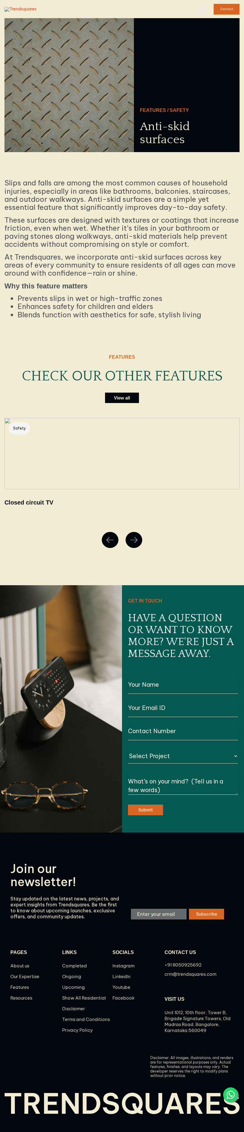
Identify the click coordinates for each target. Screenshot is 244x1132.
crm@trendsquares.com (190, 974)
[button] (227, 9)
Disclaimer (73, 1008)
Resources (21, 998)
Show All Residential (84, 998)
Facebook (123, 998)
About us (19, 966)
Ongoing (71, 976)
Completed (74, 966)
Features (19, 987)
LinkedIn (121, 976)
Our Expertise (24, 976)
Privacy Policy (77, 1030)
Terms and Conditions (86, 1019)
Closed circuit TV (28, 502)
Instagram (123, 966)
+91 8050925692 (183, 965)
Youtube (121, 987)
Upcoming (73, 987)
